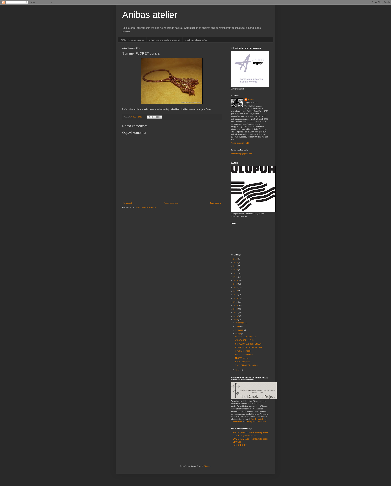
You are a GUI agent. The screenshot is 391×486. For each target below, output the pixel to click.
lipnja (238, 370)
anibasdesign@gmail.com (241, 154)
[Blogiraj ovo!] (151, 117)
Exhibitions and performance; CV (164, 40)
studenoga (240, 323)
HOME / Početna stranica (132, 40)
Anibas (251, 100)
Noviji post (127, 203)
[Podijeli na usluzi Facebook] (157, 117)
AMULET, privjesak (243, 351)
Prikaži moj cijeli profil (240, 143)
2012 (235, 309)
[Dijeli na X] (154, 117)
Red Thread (256, 419)
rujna (238, 326)
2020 (235, 280)
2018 (235, 287)
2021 (235, 277)
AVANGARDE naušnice (245, 340)
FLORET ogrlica (241, 358)
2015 (235, 298)
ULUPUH (237, 442)
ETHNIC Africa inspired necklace (248, 347)
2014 (235, 302)
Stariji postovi (215, 203)
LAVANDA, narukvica (244, 355)
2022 (235, 273)
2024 (235, 266)
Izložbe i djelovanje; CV (196, 40)
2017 (235, 291)
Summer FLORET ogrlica (245, 337)
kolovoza (239, 330)
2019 (235, 284)
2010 (235, 316)
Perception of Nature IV (256, 422)
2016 (235, 295)
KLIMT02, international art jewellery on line (250, 433)
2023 (235, 270)
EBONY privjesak (242, 362)
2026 (235, 259)
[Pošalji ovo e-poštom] (148, 117)
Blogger (207, 466)
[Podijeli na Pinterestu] (160, 117)
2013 (235, 305)
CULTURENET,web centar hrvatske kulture (250, 439)
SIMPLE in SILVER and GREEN (248, 344)
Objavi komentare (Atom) (145, 207)
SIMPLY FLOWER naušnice (246, 365)
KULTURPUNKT (240, 445)
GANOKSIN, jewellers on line (245, 436)
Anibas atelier (149, 15)
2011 (235, 313)
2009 (235, 320)
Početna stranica (171, 203)
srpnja (238, 334)
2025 (235, 263)
